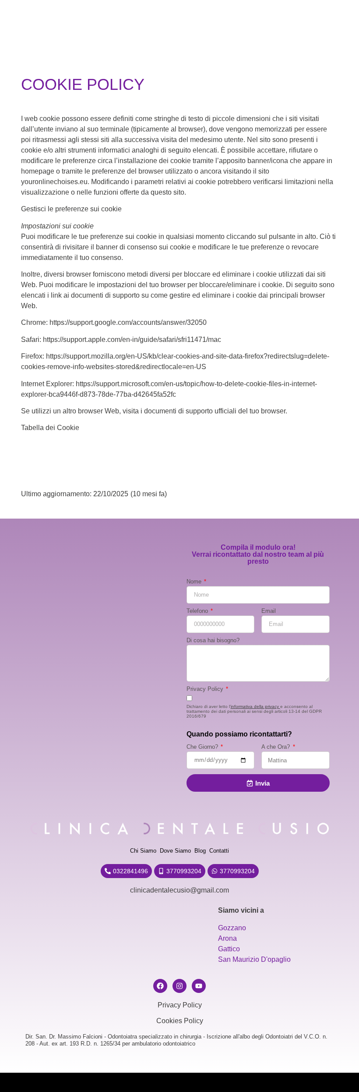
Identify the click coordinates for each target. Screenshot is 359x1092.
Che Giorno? (203, 747)
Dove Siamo (175, 850)
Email (268, 611)
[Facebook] (160, 986)
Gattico (229, 949)
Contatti (219, 850)
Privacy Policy (206, 689)
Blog (200, 850)
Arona (227, 938)
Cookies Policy (179, 1020)
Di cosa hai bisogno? (213, 641)
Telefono (198, 611)
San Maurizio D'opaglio (254, 959)
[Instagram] (179, 986)
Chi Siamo (143, 850)
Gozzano (232, 928)
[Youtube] (199, 986)
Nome (195, 582)
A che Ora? (276, 747)
